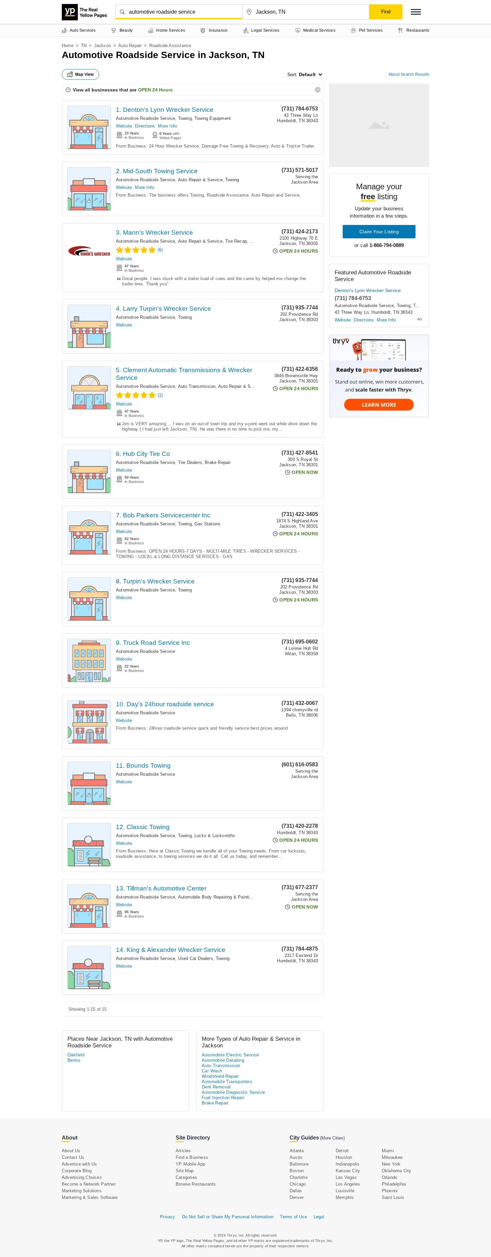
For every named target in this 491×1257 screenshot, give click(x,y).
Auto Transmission (196, 386)
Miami (388, 1150)
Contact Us (73, 1157)
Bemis (73, 1060)
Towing (185, 118)
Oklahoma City (397, 1170)
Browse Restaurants (196, 1184)
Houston (344, 1157)
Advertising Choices (82, 1177)
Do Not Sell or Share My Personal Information (228, 1216)
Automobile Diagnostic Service (233, 1092)
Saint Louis (393, 1197)
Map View (84, 74)
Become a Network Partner (89, 1184)
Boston (297, 1170)
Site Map (185, 1170)
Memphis (345, 1197)
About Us (71, 1150)
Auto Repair (130, 45)
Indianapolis (347, 1164)
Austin (296, 1157)
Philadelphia (394, 1184)
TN (84, 45)
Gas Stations (207, 523)
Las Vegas (346, 1177)
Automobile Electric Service (230, 1054)
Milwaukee (392, 1157)
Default (307, 74)
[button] (416, 12)
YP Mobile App (190, 1164)
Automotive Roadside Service (145, 118)
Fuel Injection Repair (223, 1097)
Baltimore (299, 1164)
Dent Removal (216, 1086)
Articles (183, 1150)
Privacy (167, 1216)
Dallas (296, 1190)
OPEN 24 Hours (155, 89)
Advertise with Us (79, 1164)
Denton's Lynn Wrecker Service (368, 290)
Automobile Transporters (227, 1081)
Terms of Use (293, 1216)
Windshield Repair (220, 1076)
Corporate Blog (77, 1170)
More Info (167, 126)
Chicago (298, 1184)
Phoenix (390, 1190)
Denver (297, 1197)
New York (391, 1164)
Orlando (389, 1177)
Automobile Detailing (223, 1060)
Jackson (102, 45)
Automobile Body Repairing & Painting (216, 897)
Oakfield (76, 1054)
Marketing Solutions (82, 1190)
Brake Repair (217, 462)
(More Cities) (332, 1138)
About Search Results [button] (408, 74)
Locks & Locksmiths (214, 835)
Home (67, 45)
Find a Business (192, 1157)
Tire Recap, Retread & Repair (254, 241)
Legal (319, 1216)
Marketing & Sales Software (90, 1197)
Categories (186, 1177)
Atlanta (297, 1150)
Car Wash (212, 1070)
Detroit (342, 1150)
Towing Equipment (212, 118)
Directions (145, 126)
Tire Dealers (190, 462)
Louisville (345, 1190)
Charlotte (299, 1177)
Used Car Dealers (195, 958)
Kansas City (348, 1170)
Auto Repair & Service (200, 179)
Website (124, 126)
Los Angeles (348, 1184)
